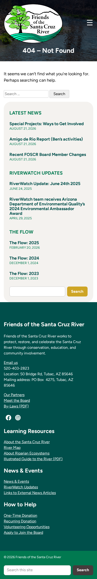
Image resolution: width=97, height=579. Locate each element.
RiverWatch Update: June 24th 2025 (44, 183)
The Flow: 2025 (24, 242)
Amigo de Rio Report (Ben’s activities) (46, 139)
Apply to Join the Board (23, 532)
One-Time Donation (20, 515)
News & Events (16, 481)
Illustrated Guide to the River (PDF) (33, 459)
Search (77, 291)
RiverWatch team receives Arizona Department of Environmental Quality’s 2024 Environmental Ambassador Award (47, 206)
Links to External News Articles (30, 493)
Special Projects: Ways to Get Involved (46, 123)
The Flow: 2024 (24, 258)
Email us (11, 362)
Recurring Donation (20, 521)
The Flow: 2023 (24, 273)
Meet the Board (17, 400)
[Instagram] (18, 417)
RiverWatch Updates (21, 487)
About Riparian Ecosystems (26, 453)
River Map (12, 447)
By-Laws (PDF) (16, 406)
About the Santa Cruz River (27, 442)
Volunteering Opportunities (26, 527)
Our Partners (14, 395)
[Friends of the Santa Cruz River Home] (33, 23)
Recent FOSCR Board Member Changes (47, 154)
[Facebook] (8, 417)
